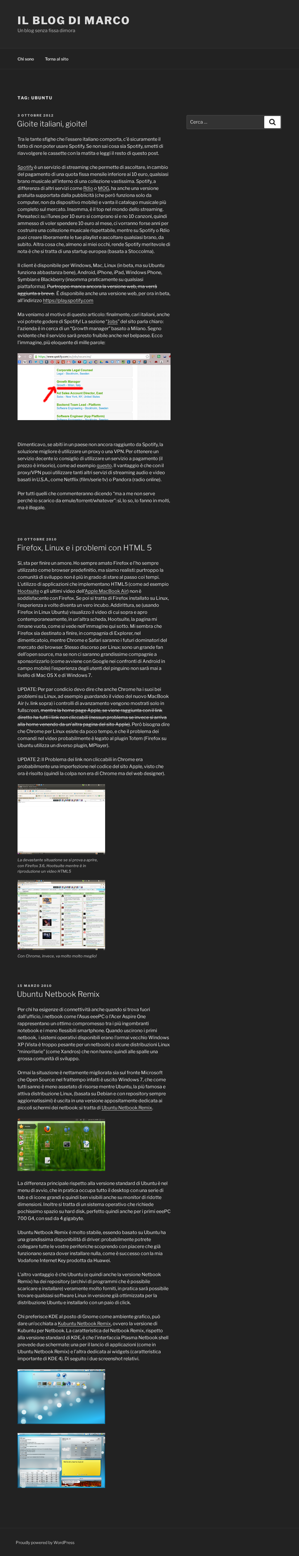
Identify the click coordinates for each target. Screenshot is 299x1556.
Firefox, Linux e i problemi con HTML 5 (84, 547)
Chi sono (26, 58)
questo (104, 465)
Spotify (25, 167)
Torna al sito (56, 58)
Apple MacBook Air (106, 591)
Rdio (88, 188)
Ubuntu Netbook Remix (58, 994)
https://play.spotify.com (68, 300)
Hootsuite (28, 591)
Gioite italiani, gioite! (52, 123)
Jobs (112, 321)
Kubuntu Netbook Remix (84, 1323)
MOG (103, 188)
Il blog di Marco (74, 20)
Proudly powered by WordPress (45, 1542)
